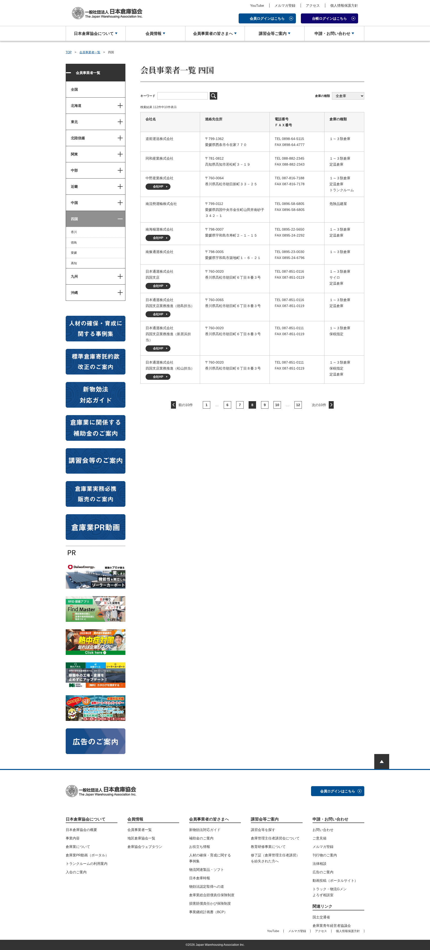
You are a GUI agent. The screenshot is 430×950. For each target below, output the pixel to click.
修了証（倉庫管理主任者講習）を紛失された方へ (275, 858)
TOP (69, 52)
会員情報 (153, 33)
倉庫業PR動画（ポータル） (87, 855)
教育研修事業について (268, 847)
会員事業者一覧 (89, 52)
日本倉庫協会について (94, 33)
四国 (74, 219)
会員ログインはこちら (267, 18)
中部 (74, 170)
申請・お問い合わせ (332, 33)
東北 (74, 122)
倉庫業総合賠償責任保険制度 (211, 895)
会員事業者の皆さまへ (213, 33)
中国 (74, 203)
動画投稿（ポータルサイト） (335, 881)
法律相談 (319, 864)
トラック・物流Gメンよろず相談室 (330, 892)
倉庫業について (78, 847)
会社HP (158, 186)
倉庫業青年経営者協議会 (332, 926)
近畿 (74, 187)
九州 (74, 276)
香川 (74, 232)
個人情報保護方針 (344, 5)
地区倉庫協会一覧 (141, 838)
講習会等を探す (263, 830)
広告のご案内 (323, 872)
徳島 (74, 242)
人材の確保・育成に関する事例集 (210, 858)
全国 (74, 89)
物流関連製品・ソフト (206, 870)
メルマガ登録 (284, 5)
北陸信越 (78, 138)
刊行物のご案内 (325, 855)
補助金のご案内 (201, 838)
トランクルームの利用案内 (87, 864)
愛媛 (74, 252)
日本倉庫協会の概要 (81, 830)
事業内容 (73, 838)
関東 (74, 154)
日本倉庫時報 (199, 878)
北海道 (76, 106)
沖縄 (74, 293)
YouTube (257, 5)
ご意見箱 (319, 838)
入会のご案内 (76, 872)
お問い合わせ (323, 830)
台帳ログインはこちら (329, 18)
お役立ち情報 (199, 847)
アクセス (313, 5)
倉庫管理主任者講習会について (275, 838)
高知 (74, 263)
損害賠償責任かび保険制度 (210, 903)
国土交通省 (321, 917)
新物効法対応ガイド (204, 830)
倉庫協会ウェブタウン (144, 847)
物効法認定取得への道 (206, 886)
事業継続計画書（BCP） (208, 912)
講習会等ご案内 (273, 33)
